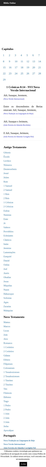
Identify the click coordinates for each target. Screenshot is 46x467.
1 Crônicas (8, 202)
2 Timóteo (8, 384)
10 (16, 61)
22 (4, 73)
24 (16, 73)
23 (10, 73)
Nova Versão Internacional (14, 444)
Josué (6, 173)
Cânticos (7, 240)
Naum (6, 289)
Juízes (6, 177)
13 (33, 61)
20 (33, 67)
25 (22, 73)
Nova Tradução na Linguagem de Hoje (19, 441)
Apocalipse (9, 430)
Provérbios (8, 231)
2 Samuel (8, 190)
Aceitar (23, 464)
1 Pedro (7, 405)
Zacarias (7, 306)
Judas (6, 426)
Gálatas (7, 355)
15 (4, 67)
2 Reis (6, 198)
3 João (6, 422)
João (6, 335)
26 (28, 73)
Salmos (7, 227)
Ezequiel (7, 256)
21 (39, 67)
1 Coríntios (9, 347)
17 (16, 67)
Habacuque (9, 294)
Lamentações (9, 252)
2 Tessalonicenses (11, 376)
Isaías (6, 244)
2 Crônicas (8, 206)
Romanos (8, 343)
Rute (6, 181)
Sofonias (7, 298)
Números (8, 165)
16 (10, 67)
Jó (5, 223)
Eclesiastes (8, 235)
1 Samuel (8, 186)
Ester (6, 219)
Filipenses (8, 364)
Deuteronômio (10, 169)
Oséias (6, 264)
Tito (5, 389)
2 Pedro (7, 409)
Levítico (7, 161)
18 (22, 67)
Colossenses (9, 368)
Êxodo (7, 156)
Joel (5, 269)
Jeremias (7, 248)
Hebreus (7, 397)
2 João (6, 418)
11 (22, 61)
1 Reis (6, 194)
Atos (6, 339)
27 (33, 73)
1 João (6, 413)
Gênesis (7, 152)
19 (28, 67)
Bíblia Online (10, 3)
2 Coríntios (9, 351)
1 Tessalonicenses (11, 372)
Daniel (6, 260)
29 (4, 79)
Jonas (6, 281)
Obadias (7, 277)
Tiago (6, 401)
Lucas (6, 330)
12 (28, 61)
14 (39, 61)
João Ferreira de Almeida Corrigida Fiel (20, 448)
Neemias (7, 215)
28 (39, 73)
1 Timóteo (8, 380)
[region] (23, 25)
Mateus (7, 322)
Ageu (6, 302)
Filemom (8, 393)
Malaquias (8, 310)
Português (10, 435)
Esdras (6, 211)
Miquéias (8, 285)
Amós (6, 273)
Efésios (7, 360)
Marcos (7, 326)
